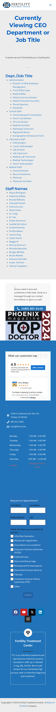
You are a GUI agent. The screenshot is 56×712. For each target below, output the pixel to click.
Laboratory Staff (17, 139)
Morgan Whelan (16, 252)
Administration (16, 80)
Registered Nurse (21, 132)
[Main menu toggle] (50, 5)
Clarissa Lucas (16, 206)
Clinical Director (21, 170)
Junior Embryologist (23, 146)
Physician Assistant (22, 181)
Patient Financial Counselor (26, 100)
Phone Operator (21, 104)
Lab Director (19, 149)
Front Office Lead (21, 90)
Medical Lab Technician (24, 156)
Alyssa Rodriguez (17, 192)
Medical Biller (19, 93)
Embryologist (19, 142)
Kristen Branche (17, 227)
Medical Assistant (21, 125)
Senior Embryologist (23, 163)
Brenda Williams (17, 199)
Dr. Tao (12, 217)
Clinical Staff (15, 111)
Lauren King (15, 234)
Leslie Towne (15, 238)
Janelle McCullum (17, 224)
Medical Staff (15, 167)
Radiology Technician (23, 128)
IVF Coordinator (20, 121)
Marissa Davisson (17, 245)
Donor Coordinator (22, 118)
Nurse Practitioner (22, 174)
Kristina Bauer (16, 231)
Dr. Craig (13, 213)
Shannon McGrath (18, 259)
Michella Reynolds (18, 248)
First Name (15, 505)
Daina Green (15, 210)
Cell (31, 517)
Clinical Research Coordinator (27, 114)
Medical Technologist (23, 160)
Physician (17, 177)
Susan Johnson (16, 262)
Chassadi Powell (17, 203)
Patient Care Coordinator (25, 97)
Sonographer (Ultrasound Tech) (28, 135)
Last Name (34, 505)
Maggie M (13, 241)
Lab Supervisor (20, 153)
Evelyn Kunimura (17, 220)
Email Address (17, 517)
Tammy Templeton (18, 266)
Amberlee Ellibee (17, 196)
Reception (18, 107)
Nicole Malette (16, 255)
